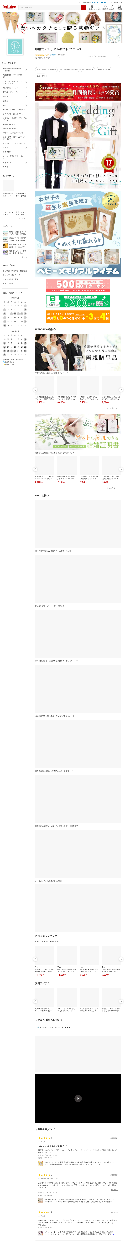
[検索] (83, 13)
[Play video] (78, 1216)
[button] (116, 8)
